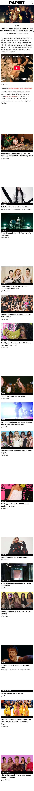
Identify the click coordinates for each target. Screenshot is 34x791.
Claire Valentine (11, 33)
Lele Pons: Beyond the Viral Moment (14, 557)
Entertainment (6, 151)
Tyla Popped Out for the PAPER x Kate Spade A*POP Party (15, 505)
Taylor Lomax (5, 158)
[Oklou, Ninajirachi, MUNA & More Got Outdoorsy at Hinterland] (17, 274)
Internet (4, 554)
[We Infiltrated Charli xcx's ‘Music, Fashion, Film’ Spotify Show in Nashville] (17, 410)
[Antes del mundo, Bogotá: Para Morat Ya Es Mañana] (17, 221)
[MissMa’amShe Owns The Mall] (17, 682)
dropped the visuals (11, 96)
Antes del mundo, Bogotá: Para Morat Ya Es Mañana (16, 234)
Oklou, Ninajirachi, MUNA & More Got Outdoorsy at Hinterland (15, 287)
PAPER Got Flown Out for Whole (13, 396)
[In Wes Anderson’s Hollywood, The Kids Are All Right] (17, 571)
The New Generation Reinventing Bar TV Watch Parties (16, 316)
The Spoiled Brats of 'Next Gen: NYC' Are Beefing (16, 613)
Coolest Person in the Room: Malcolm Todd (15, 666)
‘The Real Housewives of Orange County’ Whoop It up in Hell (16, 776)
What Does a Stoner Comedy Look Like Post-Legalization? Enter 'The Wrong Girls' (17, 155)
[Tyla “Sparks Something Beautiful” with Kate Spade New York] (17, 331)
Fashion (4, 501)
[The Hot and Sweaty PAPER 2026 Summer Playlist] (17, 439)
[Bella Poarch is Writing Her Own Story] (17, 195)
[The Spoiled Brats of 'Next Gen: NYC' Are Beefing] (17, 600)
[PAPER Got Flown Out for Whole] (17, 384)
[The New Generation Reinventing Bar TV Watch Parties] (17, 303)
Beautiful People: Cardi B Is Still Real (20, 88)
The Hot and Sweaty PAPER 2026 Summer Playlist (16, 452)
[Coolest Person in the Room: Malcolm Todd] (17, 653)
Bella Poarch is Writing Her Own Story (15, 207)
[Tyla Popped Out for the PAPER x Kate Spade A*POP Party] (17, 492)
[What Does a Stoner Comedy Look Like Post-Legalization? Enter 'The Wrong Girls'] (17, 142)
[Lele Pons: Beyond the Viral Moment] (17, 545)
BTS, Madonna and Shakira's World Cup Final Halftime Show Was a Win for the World (16, 722)
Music (17, 26)
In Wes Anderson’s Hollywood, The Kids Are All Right (16, 584)
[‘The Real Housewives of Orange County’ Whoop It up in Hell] (17, 763)
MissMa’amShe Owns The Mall (12, 693)
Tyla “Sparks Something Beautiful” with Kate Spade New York (15, 344)
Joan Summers (6, 616)
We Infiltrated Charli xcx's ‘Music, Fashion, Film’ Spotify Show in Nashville (17, 423)
